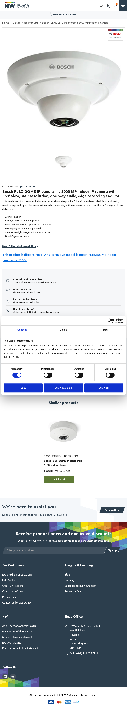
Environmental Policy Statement (20, 648)
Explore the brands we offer (17, 574)
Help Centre (8, 580)
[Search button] (101, 5)
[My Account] (108, 5)
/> (3, 29)
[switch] (48, 375)
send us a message (50, 312)
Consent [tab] (22, 329)
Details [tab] (63, 329)
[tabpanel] (63, 449)
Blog (67, 574)
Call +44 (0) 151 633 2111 (84, 653)
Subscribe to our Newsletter (80, 585)
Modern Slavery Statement (17, 637)
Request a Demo (74, 591)
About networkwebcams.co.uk (19, 626)
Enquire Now (112, 510)
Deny (23, 388)
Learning (69, 580)
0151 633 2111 (33, 312)
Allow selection (63, 388)
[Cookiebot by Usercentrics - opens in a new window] (109, 320)
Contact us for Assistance (16, 602)
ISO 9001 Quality (11, 642)
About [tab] (105, 329)
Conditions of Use (12, 591)
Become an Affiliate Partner (17, 631)
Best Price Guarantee (64, 14)
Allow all (104, 388)
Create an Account (12, 585)
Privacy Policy (10, 597)
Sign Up (112, 550)
